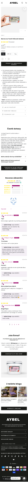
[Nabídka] (2, 3)
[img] (4, 213)
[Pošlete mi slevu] (26, 443)
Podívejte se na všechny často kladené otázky (14, 168)
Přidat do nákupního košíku (14, 64)
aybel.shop (9, 476)
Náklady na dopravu (11, 46)
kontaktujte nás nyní (14, 354)
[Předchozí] (21, 31)
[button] (22, 3)
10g (3, 54)
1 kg (15, 54)
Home (2, 35)
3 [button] (14, 324)
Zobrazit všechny (14, 408)
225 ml (9, 54)
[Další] (25, 31)
